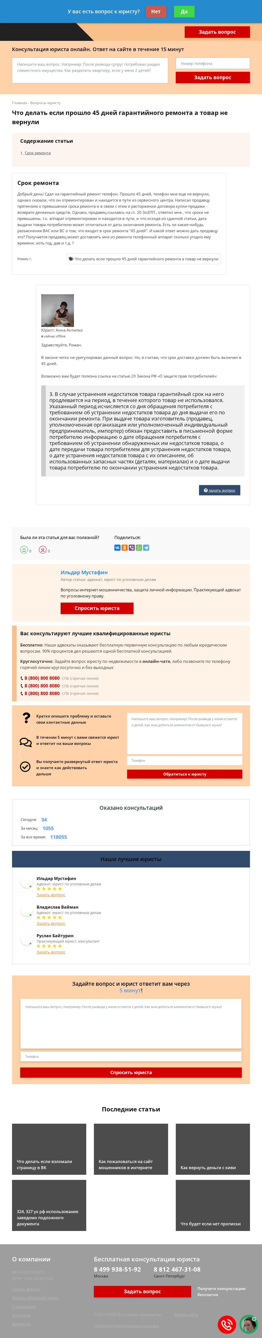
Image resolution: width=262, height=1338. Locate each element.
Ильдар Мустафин (84, 572)
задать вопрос (221, 490)
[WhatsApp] (139, 548)
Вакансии (21, 1324)
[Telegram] (146, 548)
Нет (156, 11)
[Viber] (132, 548)
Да (184, 11)
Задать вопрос (217, 32)
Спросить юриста (97, 608)
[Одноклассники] (125, 548)
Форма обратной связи (35, 1298)
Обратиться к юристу (184, 774)
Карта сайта (186, 1314)
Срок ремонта (38, 152)
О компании (24, 1306)
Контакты (21, 1315)
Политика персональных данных (126, 1326)
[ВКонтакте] (117, 548)
